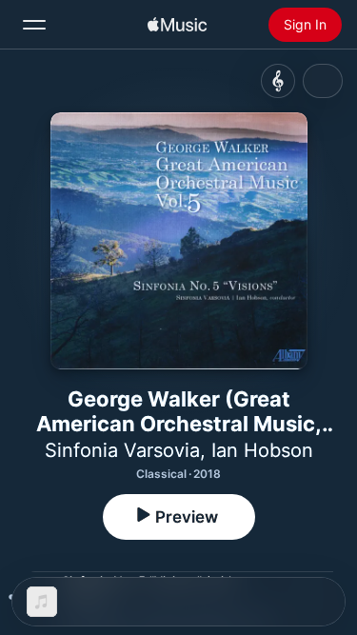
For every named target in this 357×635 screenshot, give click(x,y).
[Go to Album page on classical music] (278, 81)
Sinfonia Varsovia (122, 450)
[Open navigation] (34, 25)
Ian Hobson (262, 450)
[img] (177, 24)
